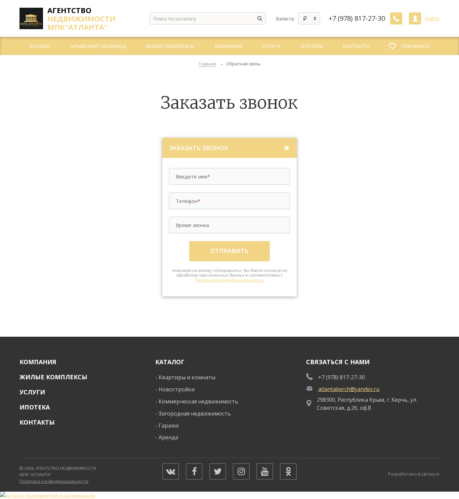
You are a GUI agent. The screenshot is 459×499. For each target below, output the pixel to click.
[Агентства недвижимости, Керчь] (47, 495)
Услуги (32, 392)
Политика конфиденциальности (53, 481)
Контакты (37, 422)
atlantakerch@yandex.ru (348, 389)
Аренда (168, 437)
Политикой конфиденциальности (229, 280)
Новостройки (177, 389)
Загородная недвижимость (195, 413)
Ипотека (34, 407)
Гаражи (168, 425)
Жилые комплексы (53, 377)
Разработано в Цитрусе (414, 474)
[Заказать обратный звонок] (396, 18)
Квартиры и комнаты (187, 377)
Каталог (169, 362)
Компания (37, 362)
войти (432, 18)
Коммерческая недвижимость (198, 401)
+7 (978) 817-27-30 (357, 18)
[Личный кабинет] (415, 18)
